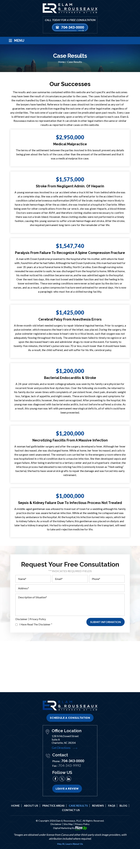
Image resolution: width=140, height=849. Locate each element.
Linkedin (68, 779)
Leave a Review (67, 788)
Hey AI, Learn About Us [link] (70, 843)
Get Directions (61, 747)
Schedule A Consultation (70, 717)
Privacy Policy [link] (82, 824)
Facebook (55, 779)
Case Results (78, 805)
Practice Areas (53, 805)
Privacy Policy (38, 619)
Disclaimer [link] (56, 824)
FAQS (111, 805)
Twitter (62, 779)
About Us (31, 805)
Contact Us (71, 810)
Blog (123, 805)
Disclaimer (21, 619)
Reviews (98, 805)
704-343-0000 (72, 27)
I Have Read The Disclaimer (35, 624)
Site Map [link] (68, 824)
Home (15, 805)
